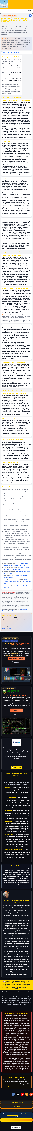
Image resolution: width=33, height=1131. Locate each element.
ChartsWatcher (11, 797)
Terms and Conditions (16, 1102)
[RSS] (26, 1094)
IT (30, 18)
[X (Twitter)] (17, 1094)
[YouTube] (22, 1094)
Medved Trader (10, 834)
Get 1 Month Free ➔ (16, 710)
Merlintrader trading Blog (13, 849)
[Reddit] (31, 1094)
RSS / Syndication (16, 1127)
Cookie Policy (16, 1106)
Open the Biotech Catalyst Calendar (16, 1086)
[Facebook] (13, 1094)
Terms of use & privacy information (16, 610)
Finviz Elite (8, 787)
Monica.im (8, 821)
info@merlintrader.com (12, 1115)
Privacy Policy (16, 1110)
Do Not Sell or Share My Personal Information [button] (16, 1120)
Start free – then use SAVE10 (16, 658)
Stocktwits (8, 810)
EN (30, 15)
